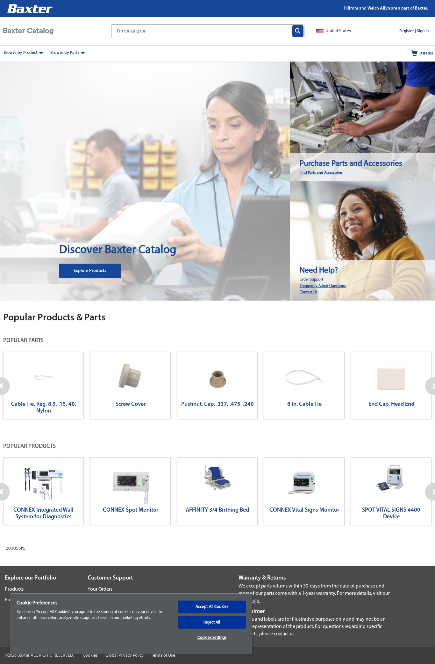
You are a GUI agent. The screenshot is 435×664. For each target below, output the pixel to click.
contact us (284, 634)
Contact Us (308, 292)
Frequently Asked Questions (323, 286)
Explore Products (90, 270)
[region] (131, 623)
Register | (407, 31)
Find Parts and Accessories (321, 173)
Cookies (90, 655)
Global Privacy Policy (124, 655)
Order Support (311, 279)
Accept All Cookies (212, 607)
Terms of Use (163, 655)
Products (14, 589)
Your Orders (100, 589)
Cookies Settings (211, 638)
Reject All (211, 622)
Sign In (423, 31)
